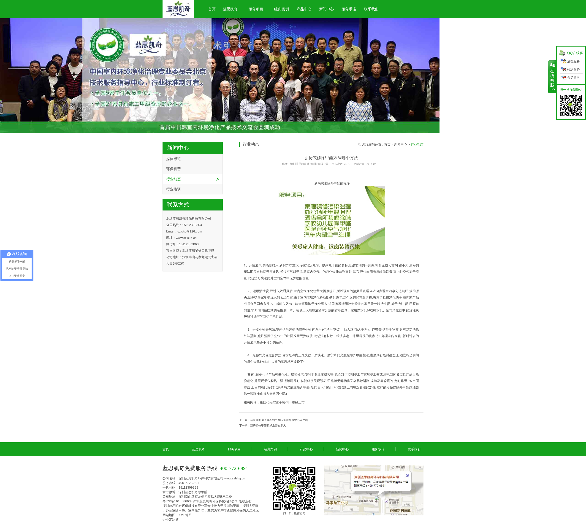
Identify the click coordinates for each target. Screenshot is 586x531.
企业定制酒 (171, 519)
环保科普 (173, 169)
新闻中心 (326, 9)
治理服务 (573, 61)
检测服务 (573, 69)
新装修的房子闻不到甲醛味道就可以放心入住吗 (279, 420)
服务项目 (256, 9)
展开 (552, 77)
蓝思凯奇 (230, 9)
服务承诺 (349, 9)
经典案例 (281, 9)
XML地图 (185, 515)
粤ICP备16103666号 (177, 501)
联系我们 (371, 9)
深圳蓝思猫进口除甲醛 (198, 250)
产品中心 (304, 9)
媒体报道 (173, 159)
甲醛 (337, 183)
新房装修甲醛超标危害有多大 (268, 425)
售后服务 (573, 78)
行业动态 (173, 179)
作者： (331, 164)
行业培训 (173, 189)
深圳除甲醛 (231, 506)
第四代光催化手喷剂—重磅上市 (282, 402)
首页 (212, 9)
